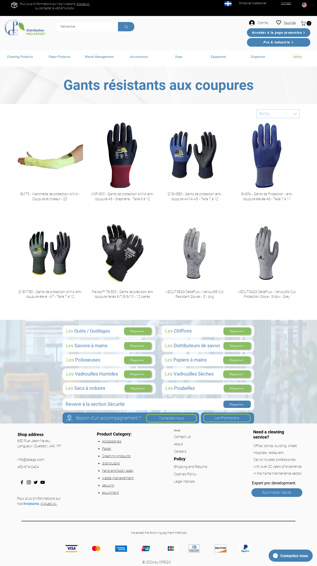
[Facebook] (22, 482)
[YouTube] (42, 482)
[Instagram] (28, 482)
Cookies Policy (185, 474)
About (178, 444)
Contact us (182, 436)
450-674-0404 (64, 8)
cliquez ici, (83, 4)
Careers (180, 451)
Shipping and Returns (190, 467)
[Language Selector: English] (308, 5)
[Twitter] (35, 482)
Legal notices (184, 481)
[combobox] (278, 113)
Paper (106, 448)
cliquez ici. (49, 503)
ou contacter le (45, 8)
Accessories (111, 441)
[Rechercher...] (126, 26)
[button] (306, 23)
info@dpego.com (30, 459)
